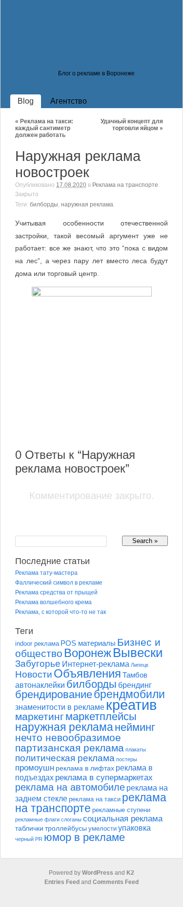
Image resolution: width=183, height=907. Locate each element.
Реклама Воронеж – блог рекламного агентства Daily (78, 56)
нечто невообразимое (68, 737)
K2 (130, 872)
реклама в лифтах (85, 768)
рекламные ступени (121, 810)
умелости (102, 828)
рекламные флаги (37, 819)
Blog (26, 101)
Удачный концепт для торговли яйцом (132, 125)
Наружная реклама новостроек (78, 164)
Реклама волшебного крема (53, 602)
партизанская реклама (69, 747)
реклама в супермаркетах (104, 777)
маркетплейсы (101, 716)
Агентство (68, 101)
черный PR (28, 839)
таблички (29, 828)
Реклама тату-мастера (46, 572)
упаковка (134, 828)
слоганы (71, 819)
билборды (44, 204)
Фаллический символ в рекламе (58, 582)
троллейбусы (66, 828)
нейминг (135, 727)
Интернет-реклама (95, 664)
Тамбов (134, 675)
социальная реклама (123, 818)
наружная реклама (87, 204)
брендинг (135, 685)
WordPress (97, 872)
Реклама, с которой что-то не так (60, 612)
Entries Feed (62, 882)
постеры (126, 759)
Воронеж (87, 652)
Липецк (139, 665)
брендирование (53, 694)
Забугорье (38, 663)
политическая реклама (65, 758)
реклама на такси (95, 799)
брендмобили (129, 694)
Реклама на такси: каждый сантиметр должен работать (44, 128)
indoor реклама (37, 643)
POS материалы (88, 643)
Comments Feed (116, 882)
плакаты (135, 749)
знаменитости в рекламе (59, 707)
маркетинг (39, 716)
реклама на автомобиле (70, 787)
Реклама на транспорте (125, 184)
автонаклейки (40, 684)
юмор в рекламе (84, 837)
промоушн (34, 767)
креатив (131, 705)
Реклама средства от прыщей (56, 592)
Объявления (87, 673)
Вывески (138, 652)
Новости (33, 674)
